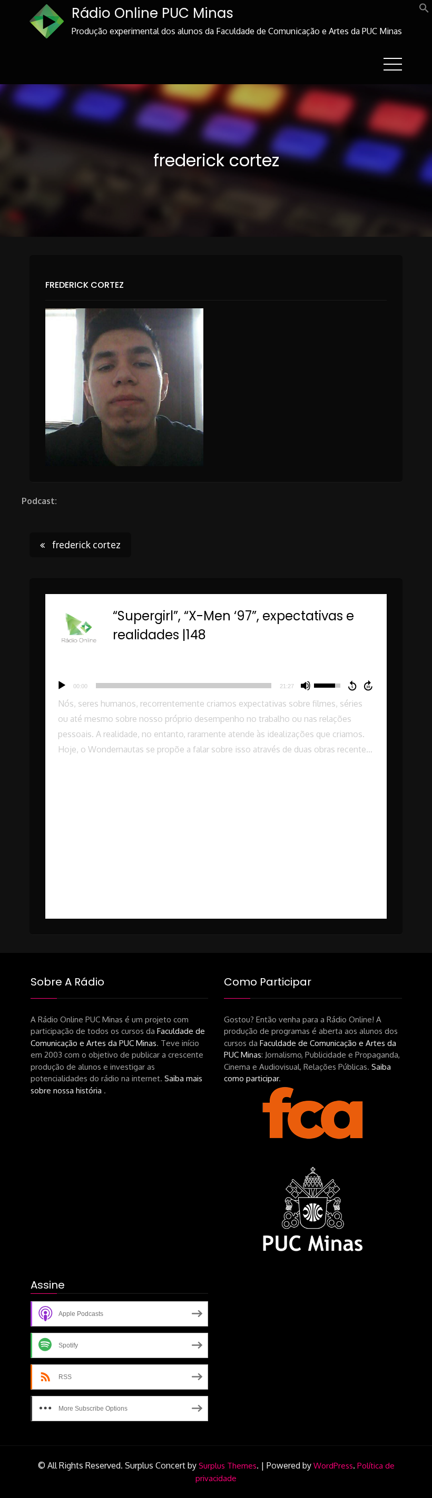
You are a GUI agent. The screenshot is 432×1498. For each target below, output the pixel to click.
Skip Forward (369, 685)
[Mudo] (305, 685)
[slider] (183, 685)
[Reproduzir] (61, 685)
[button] (424, 10)
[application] (216, 685)
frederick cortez (84, 285)
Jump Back (352, 685)
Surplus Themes (228, 1466)
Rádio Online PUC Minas (152, 13)
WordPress (333, 1466)
